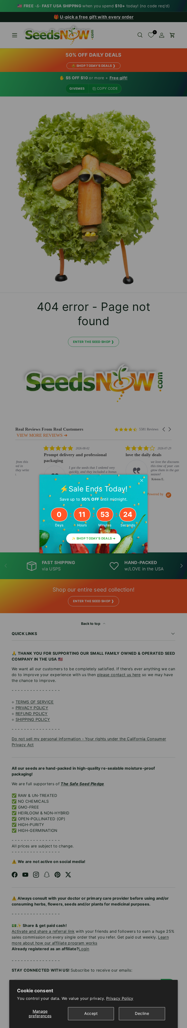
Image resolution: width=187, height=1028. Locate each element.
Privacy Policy (119, 998)
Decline (142, 1013)
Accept (91, 1013)
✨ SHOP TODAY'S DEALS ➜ (93, 538)
